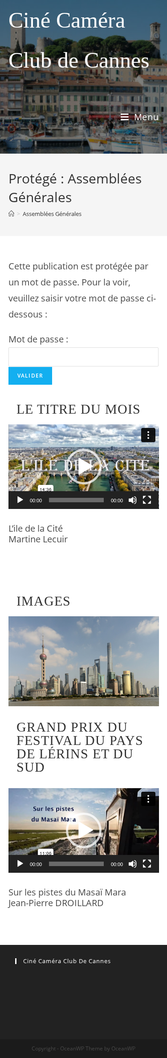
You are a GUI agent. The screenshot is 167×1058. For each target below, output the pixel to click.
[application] (83, 466)
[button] (84, 466)
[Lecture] (20, 500)
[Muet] (132, 500)
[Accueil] (11, 214)
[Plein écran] (147, 500)
